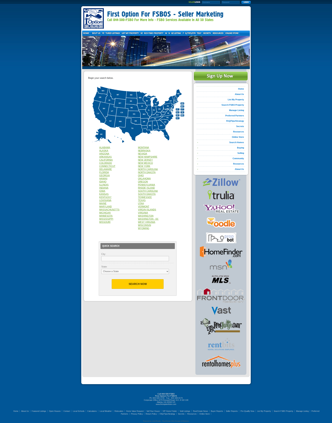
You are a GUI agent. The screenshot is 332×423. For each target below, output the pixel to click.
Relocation (118, 411)
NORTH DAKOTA (147, 172)
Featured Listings (39, 411)
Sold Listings (185, 411)
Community (238, 158)
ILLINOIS (104, 185)
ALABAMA (104, 147)
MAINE (103, 203)
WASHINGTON (145, 216)
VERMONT (143, 206)
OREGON (143, 181)
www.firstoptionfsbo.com (166, 404)
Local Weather (106, 411)
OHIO (141, 175)
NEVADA (142, 153)
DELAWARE (105, 169)
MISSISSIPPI (106, 219)
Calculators (92, 411)
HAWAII (103, 178)
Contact (66, 411)
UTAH (141, 203)
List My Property (236, 99)
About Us (239, 94)
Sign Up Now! (221, 76)
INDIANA (103, 188)
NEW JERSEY (145, 160)
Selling (240, 153)
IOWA (102, 191)
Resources (238, 132)
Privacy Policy (137, 414)
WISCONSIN (144, 225)
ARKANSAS (105, 157)
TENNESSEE (145, 197)
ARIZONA (104, 153)
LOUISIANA (105, 200)
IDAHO (102, 181)
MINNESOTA (106, 216)
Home (241, 89)
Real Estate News (200, 411)
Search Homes (236, 142)
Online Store (238, 137)
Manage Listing (236, 110)
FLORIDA (104, 172)
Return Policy (151, 414)
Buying (240, 148)
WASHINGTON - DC (148, 219)
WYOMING (143, 228)
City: (103, 254)
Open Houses (55, 411)
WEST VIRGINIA (146, 222)
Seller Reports (232, 411)
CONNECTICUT (107, 166)
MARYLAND (105, 206)
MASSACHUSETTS (109, 209)
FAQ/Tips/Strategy (235, 121)
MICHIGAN (104, 213)
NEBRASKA (144, 150)
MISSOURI (104, 222)
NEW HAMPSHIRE (147, 157)
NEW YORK (144, 166)
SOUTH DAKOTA (147, 194)
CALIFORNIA (106, 160)
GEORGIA (104, 175)
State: (104, 266)
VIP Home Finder (170, 411)
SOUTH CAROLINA (148, 191)
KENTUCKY (105, 197)
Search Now (138, 283)
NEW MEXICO (145, 163)
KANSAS (104, 194)
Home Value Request (135, 411)
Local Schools (79, 411)
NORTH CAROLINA (148, 169)
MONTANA (143, 147)
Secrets (240, 126)
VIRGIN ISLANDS (147, 209)
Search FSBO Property (233, 105)
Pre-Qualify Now (247, 411)
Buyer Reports (217, 411)
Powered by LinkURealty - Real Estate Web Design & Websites (166, 421)
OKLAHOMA (144, 178)
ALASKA (103, 150)
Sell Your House (153, 411)
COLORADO (105, 163)
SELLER (194, 2)
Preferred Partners (234, 115)
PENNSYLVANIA (146, 185)
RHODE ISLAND (146, 188)
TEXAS (142, 200)
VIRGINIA (143, 213)
